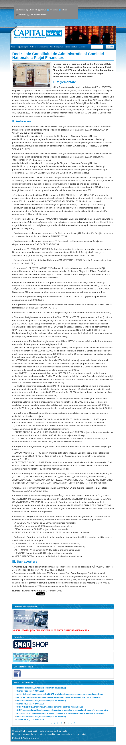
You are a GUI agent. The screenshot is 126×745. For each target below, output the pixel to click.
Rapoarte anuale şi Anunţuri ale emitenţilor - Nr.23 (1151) (41, 688)
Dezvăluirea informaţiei (38, 15)
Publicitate (19, 637)
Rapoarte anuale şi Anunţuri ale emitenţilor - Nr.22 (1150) (41, 701)
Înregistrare (54, 10)
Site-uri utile (33, 10)
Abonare (22, 10)
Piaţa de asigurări (56, 47)
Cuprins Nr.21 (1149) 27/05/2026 (30, 704)
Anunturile (22, 15)
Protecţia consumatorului (39, 47)
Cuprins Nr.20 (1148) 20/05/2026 (30, 720)
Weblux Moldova (31, 738)
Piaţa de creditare (70, 47)
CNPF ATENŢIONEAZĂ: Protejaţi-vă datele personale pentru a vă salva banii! (49, 707)
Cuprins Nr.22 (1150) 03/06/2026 (30, 691)
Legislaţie (82, 47)
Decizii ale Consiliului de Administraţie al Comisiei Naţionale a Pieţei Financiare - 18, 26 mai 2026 (58, 697)
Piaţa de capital (22, 47)
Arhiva (43, 10)
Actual (13, 47)
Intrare (64, 10)
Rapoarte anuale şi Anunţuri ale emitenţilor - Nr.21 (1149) (41, 717)
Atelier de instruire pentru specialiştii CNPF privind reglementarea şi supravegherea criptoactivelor (59, 694)
